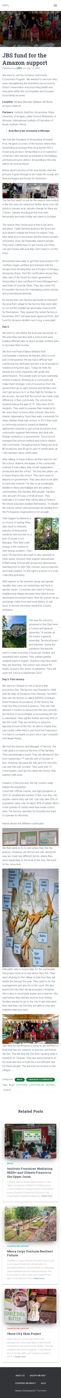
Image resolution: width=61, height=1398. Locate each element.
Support (7, 1090)
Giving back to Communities (40, 1079)
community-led (36, 1085)
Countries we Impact (25, 1383)
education (50, 1085)
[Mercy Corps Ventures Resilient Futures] (30, 1223)
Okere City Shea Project (24, 1334)
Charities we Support (18, 1246)
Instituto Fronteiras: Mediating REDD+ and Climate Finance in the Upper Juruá (29, 1172)
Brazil (20, 1079)
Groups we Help (38, 1376)
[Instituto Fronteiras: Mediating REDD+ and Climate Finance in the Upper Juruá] (30, 1140)
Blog (43, 1383)
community (22, 1085)
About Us (20, 1376)
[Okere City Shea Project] (30, 1306)
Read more (46, 1196)
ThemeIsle (41, 1390)
